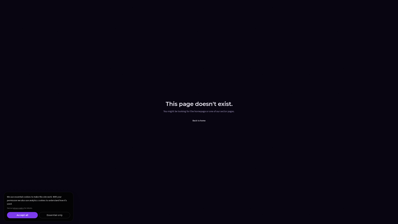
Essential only (54, 215)
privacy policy (18, 208)
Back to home (199, 120)
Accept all (22, 215)
